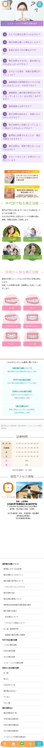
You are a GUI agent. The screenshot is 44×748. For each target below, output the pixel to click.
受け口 (6, 679)
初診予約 (39, 746)
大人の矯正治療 (9, 657)
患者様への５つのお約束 (13, 569)
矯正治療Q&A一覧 (10, 713)
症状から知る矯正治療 (10, 668)
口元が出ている (9, 685)
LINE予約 (22, 746)
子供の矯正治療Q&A (11, 719)
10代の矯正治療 (9, 651)
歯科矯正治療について (10, 564)
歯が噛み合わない (10, 691)
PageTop (4, 746)
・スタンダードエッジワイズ (14, 587)
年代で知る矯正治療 (9, 640)
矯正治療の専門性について (13, 581)
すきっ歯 (7, 703)
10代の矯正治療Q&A (11, 725)
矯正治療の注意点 (10, 611)
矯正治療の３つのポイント (13, 575)
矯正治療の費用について (13, 599)
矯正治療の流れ (9, 593)
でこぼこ (7, 697)
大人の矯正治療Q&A (11, 731)
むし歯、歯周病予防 (11, 629)
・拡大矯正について (11, 617)
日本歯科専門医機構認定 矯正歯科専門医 (22, 504)
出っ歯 (6, 673)
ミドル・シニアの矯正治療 (13, 663)
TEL (30, 746)
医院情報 (13, 746)
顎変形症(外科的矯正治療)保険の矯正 (17, 605)
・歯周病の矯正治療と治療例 (14, 635)
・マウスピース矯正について (14, 623)
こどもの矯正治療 (10, 645)
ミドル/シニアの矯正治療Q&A (14, 737)
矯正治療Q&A (7, 708)
